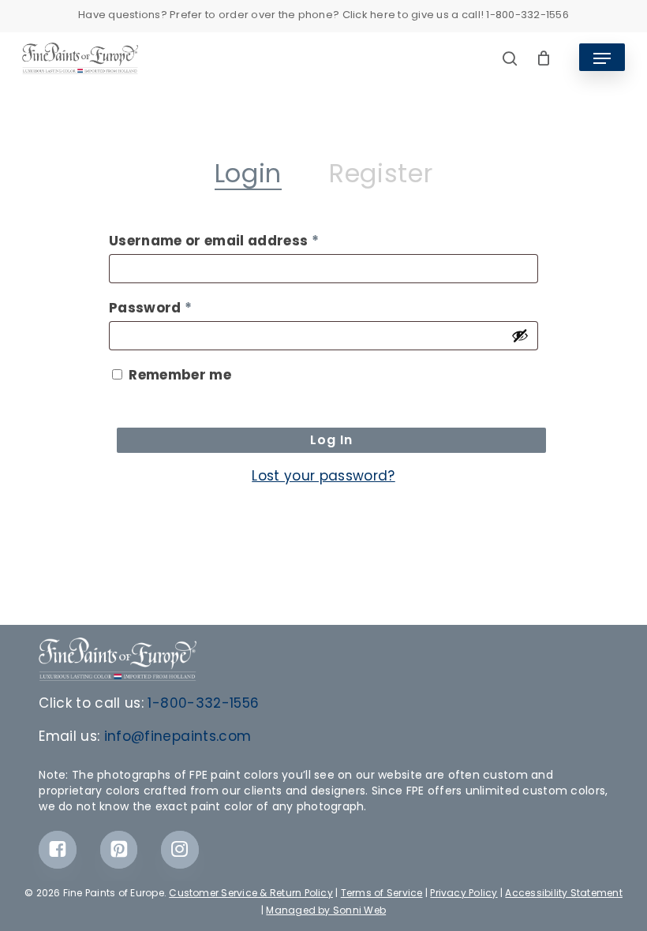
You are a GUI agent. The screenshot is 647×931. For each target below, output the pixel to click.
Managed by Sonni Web (326, 910)
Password (182, 307)
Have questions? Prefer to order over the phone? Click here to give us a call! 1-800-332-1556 (323, 14)
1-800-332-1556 (203, 703)
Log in (331, 440)
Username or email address (246, 240)
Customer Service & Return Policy (251, 892)
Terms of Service (382, 892)
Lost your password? (323, 475)
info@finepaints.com (177, 736)
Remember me (180, 374)
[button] (602, 58)
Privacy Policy (463, 892)
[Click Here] (58, 850)
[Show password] (520, 335)
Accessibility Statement (564, 892)
